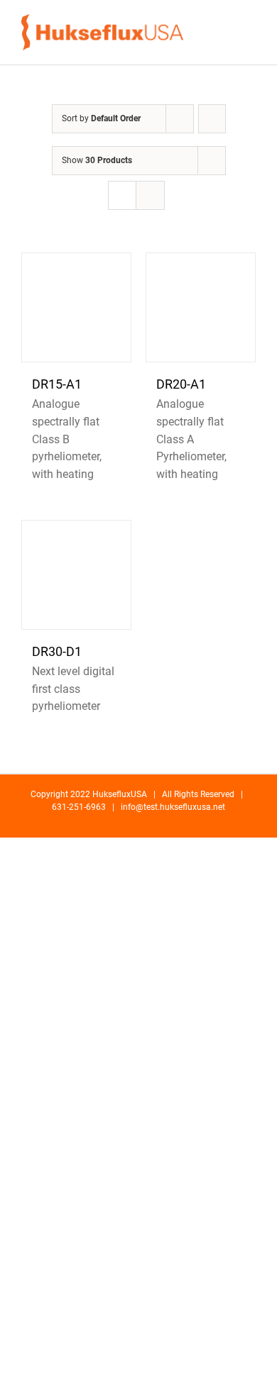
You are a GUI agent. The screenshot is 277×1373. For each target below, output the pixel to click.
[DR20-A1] (201, 307)
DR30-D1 (57, 651)
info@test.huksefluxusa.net (173, 807)
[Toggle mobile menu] (250, 32)
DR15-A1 (57, 384)
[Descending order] (212, 118)
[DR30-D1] (76, 575)
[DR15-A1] (76, 307)
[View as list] (150, 195)
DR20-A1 (181, 384)
